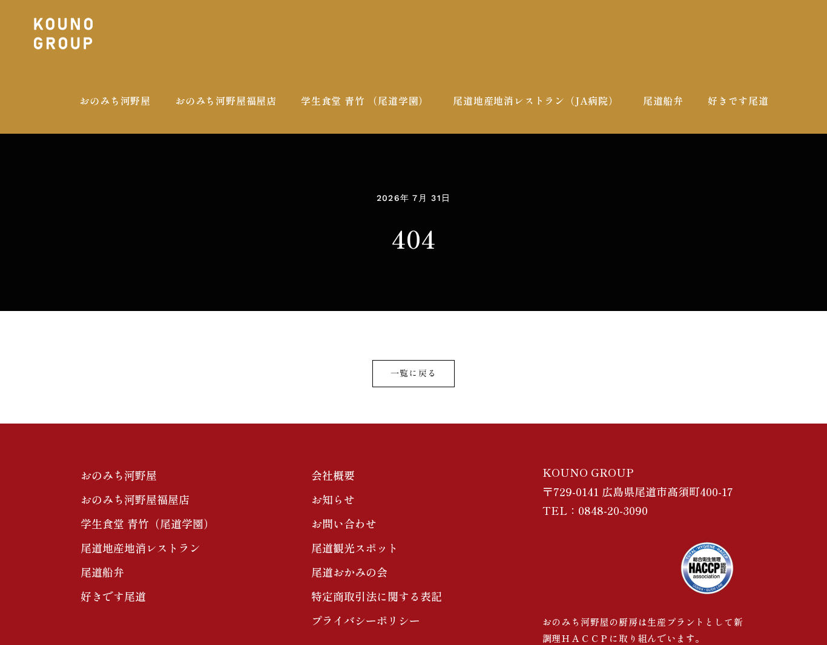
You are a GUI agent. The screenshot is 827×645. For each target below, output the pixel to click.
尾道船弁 (102, 572)
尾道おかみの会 (349, 572)
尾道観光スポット (354, 547)
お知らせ (333, 499)
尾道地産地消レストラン (140, 547)
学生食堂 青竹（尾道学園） (147, 523)
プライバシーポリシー (365, 620)
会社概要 (333, 475)
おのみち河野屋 (119, 475)
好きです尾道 (113, 596)
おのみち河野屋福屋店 (135, 499)
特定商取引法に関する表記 (376, 596)
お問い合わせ (344, 523)
